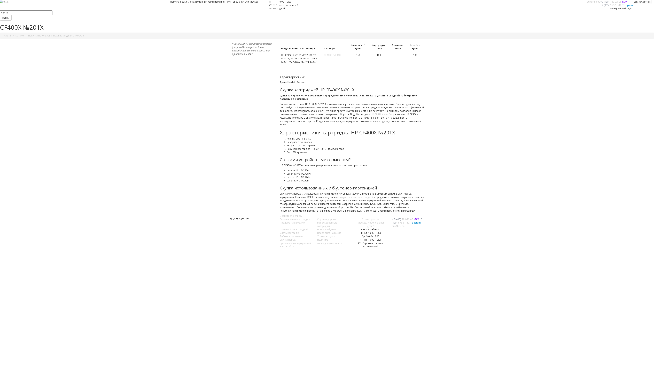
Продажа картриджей (292, 222)
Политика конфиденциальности (329, 241)
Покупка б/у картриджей (294, 229)
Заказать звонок (642, 1)
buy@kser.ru (593, 1)
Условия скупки (326, 236)
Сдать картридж (289, 232)
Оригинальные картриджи (295, 219)
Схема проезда (370, 219)
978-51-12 (610, 5)
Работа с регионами (291, 236)
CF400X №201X (332, 55)
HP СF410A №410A (381, 114)
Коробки (414, 45)
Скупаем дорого (326, 219)
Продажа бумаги (327, 229)
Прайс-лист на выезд (329, 232)
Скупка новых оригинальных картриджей (295, 241)
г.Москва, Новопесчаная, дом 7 (370, 224)
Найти (5, 17)
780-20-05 (610, 1)
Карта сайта (287, 246)
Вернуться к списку (291, 215)
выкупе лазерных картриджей (356, 197)
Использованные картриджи (327, 224)
